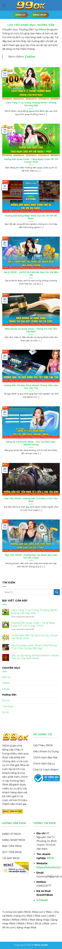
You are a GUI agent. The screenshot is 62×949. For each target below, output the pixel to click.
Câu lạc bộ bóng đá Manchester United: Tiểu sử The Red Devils (35, 657)
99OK (50, 858)
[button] (4, 5)
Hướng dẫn (9, 694)
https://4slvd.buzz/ (48, 867)
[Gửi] (57, 592)
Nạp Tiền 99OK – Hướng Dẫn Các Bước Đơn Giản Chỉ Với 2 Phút (31, 556)
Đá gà (5, 688)
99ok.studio (41, 945)
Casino (30, 56)
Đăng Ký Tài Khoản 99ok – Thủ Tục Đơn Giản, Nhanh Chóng (31, 443)
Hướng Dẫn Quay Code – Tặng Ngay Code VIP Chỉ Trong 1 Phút (31, 160)
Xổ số (5, 712)
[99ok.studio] (31, 5)
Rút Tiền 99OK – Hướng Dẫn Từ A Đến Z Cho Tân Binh (31, 499)
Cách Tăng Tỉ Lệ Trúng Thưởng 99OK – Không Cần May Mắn (31, 104)
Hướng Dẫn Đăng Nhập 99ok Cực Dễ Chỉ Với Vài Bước (31, 217)
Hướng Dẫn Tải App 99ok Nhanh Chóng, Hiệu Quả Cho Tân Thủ (31, 386)
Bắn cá (6, 677)
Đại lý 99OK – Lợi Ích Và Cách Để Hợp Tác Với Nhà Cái (31, 273)
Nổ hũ (6, 700)
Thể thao (7, 706)
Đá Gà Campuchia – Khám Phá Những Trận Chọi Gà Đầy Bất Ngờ (34, 647)
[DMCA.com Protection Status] (12, 811)
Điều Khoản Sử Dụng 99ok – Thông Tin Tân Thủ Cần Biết (31, 330)
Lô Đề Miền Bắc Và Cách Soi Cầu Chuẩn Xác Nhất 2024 (34, 637)
